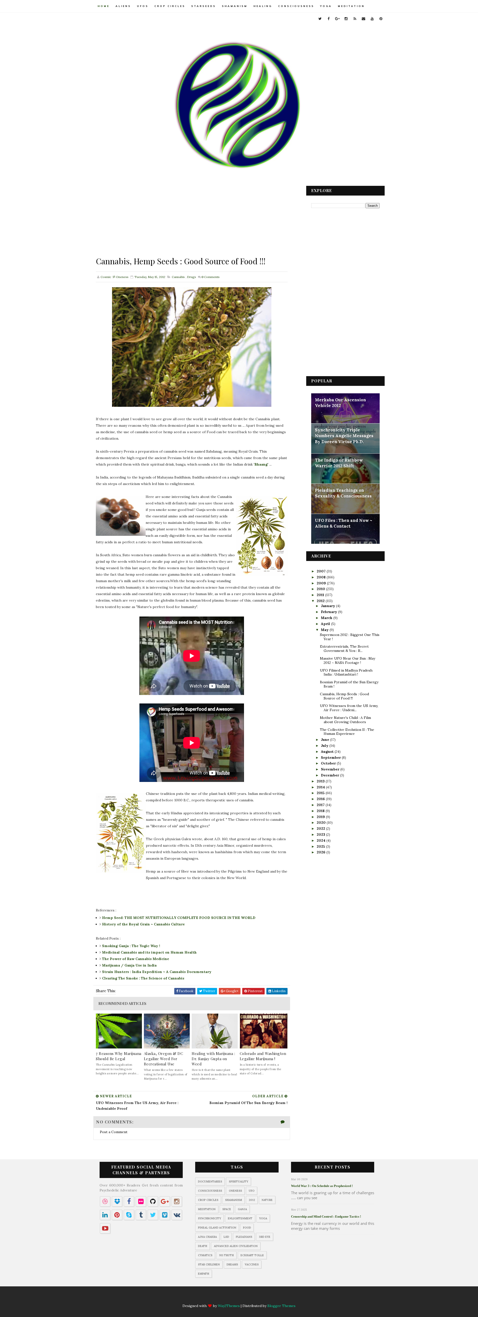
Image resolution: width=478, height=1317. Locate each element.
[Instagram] (234, 1297)
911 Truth (226, 1255)
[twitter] (320, 18)
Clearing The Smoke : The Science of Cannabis (143, 978)
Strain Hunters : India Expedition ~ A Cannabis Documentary (156, 972)
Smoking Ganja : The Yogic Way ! (131, 946)
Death (202, 1246)
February (329, 612)
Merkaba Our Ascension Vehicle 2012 (340, 403)
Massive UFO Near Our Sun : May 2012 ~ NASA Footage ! (347, 660)
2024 (321, 840)
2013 (321, 781)
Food (247, 1227)
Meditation (351, 6)
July (325, 745)
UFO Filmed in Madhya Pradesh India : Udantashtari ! (346, 672)
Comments (210, 277)
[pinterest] (381, 18)
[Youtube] (263, 1297)
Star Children (209, 1264)
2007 (322, 571)
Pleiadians (244, 1237)
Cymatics (205, 1255)
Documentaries (210, 1181)
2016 (321, 799)
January (328, 606)
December (330, 775)
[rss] (354, 18)
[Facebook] (215, 1297)
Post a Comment (113, 1132)
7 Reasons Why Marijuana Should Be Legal (118, 1056)
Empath (203, 1273)
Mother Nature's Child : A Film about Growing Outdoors (345, 719)
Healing (262, 6)
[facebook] (328, 18)
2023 (321, 834)
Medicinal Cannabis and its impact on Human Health (149, 952)
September (331, 757)
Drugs (191, 277)
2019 (321, 817)
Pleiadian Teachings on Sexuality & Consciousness (343, 493)
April (326, 624)
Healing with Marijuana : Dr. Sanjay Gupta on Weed (213, 1058)
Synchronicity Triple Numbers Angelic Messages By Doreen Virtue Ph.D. (344, 435)
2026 (321, 852)
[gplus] (337, 18)
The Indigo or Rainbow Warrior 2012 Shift (339, 463)
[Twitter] (205, 1297)
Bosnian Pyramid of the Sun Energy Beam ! (349, 684)
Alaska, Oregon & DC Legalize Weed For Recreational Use (163, 1058)
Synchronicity (209, 1218)
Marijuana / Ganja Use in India (129, 965)
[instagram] (346, 18)
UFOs (142, 6)
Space (226, 1209)
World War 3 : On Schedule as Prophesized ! (322, 1186)
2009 (322, 583)
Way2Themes (229, 1306)
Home (104, 6)
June (325, 739)
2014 (321, 787)
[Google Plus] (224, 1297)
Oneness (235, 1190)
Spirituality (238, 1181)
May (325, 629)
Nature (267, 1200)
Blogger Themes (281, 1306)
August (328, 751)
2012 (321, 601)
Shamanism (234, 6)
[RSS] (244, 1297)
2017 (321, 805)
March (327, 618)
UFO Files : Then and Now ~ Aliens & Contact (343, 523)
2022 (321, 828)
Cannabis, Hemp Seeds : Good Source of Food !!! (344, 696)
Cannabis (178, 277)
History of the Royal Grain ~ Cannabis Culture (143, 924)
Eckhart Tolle (252, 1255)
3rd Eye (264, 1237)
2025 (321, 846)
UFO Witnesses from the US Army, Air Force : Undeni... (349, 707)
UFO (251, 1190)
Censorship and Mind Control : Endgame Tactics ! (326, 1216)
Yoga (326, 6)
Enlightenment (240, 1218)
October (329, 763)
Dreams (232, 1264)
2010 (321, 589)
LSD (226, 1237)
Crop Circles (169, 6)
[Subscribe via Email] (253, 1297)
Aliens (123, 6)
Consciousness (296, 6)
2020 (322, 822)
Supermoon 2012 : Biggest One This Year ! (349, 636)
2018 (321, 811)
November (330, 769)
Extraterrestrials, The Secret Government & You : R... (344, 648)
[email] (363, 18)
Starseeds (203, 6)
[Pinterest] (273, 1297)
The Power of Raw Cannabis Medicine (135, 959)
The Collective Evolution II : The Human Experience (347, 731)
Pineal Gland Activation (217, 1227)
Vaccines (252, 1264)
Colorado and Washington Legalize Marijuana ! (263, 1056)
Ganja (242, 1209)
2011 (321, 595)
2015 (321, 793)
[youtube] (372, 18)
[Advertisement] (191, 221)
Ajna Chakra (207, 1237)
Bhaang (261, 464)
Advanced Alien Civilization (236, 1246)
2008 (322, 577)
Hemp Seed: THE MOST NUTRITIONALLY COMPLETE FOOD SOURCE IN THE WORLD (178, 917)
